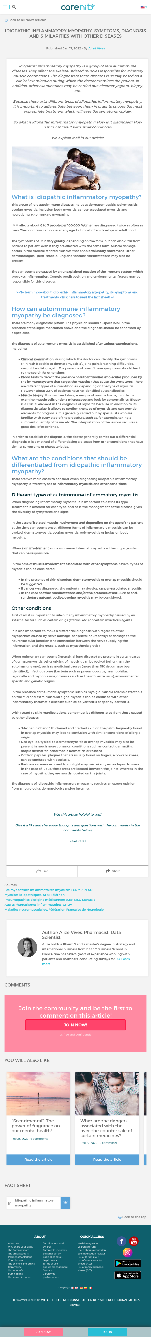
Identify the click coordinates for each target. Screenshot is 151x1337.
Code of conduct (53, 1256)
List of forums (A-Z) (89, 1256)
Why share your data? (20, 1246)
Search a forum (87, 1246)
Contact (47, 1270)
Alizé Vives (96, 48)
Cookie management (55, 1267)
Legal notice (50, 1260)
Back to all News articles (27, 20)
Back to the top (134, 1217)
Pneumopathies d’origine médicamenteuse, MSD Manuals (50, 900)
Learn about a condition (92, 1250)
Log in (107, 1332)
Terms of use (50, 1263)
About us (13, 1243)
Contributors (15, 1260)
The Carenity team (18, 1250)
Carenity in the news (55, 1250)
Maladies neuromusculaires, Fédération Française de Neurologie (54, 909)
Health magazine (88, 1243)
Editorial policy (52, 1253)
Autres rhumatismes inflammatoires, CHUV (38, 905)
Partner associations (20, 1256)
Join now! (75, 1025)
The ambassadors (18, 1253)
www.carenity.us (28, 1300)
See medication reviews (91, 1253)
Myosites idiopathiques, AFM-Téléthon (35, 895)
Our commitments (19, 1277)
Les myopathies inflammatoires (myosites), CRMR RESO (49, 890)
